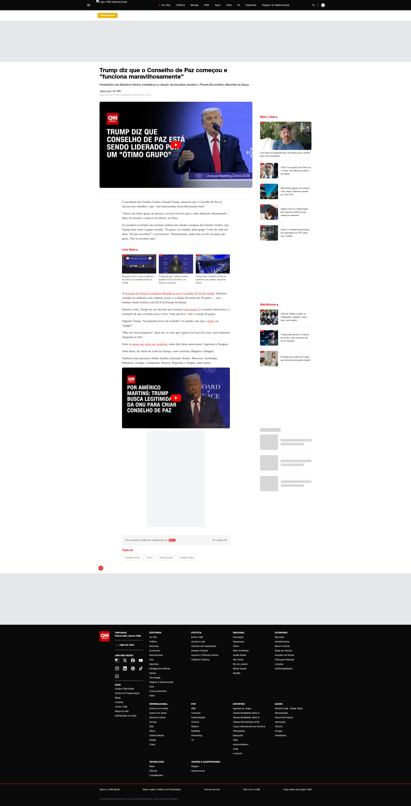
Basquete (238, 735)
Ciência (153, 770)
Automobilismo (241, 744)
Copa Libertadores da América (249, 726)
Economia (154, 650)
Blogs (118, 697)
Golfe (235, 749)
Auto (151, 686)
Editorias (155, 632)
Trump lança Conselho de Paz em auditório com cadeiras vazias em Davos (211, 279)
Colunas (119, 702)
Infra (229, 5)
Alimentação (281, 713)
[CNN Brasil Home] (116, 5)
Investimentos (282, 641)
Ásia (151, 726)
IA (238, 5)
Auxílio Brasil (239, 655)
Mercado (279, 637)
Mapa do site (122, 711)
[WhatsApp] (117, 676)
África (152, 731)
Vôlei (235, 740)
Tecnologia (154, 677)
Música (195, 726)
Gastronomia (198, 770)
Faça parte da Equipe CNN (297, 789)
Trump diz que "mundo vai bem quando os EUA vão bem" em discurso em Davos (173, 279)
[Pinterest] (133, 668)
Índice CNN (197, 637)
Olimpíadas (239, 731)
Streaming (196, 735)
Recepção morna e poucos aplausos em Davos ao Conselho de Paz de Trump (138, 279)
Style (151, 695)
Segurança (238, 641)
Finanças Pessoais (284, 659)
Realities (195, 731)
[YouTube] (141, 660)
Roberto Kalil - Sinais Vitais (288, 708)
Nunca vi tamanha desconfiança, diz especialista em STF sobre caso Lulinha (295, 232)
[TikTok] (141, 668)
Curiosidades (156, 775)
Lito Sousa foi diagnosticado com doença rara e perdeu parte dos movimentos (285, 154)
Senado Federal (199, 650)
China (152, 744)
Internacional (156, 655)
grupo (210, 321)
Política (180, 5)
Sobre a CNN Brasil (109, 789)
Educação (238, 637)
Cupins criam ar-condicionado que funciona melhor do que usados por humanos (294, 212)
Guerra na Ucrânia (158, 708)
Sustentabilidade (284, 668)
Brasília (236, 673)
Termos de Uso (212, 789)
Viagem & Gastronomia (275, 5)
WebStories (268, 304)
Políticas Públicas (200, 659)
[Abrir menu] (88, 5)
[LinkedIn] (125, 668)
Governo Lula (198, 641)
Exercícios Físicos (284, 717)
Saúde (152, 673)
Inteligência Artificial (159, 668)
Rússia (152, 740)
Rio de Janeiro (240, 664)
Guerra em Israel (157, 713)
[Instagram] (117, 668)
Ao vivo (166, 5)
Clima (236, 646)
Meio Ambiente (241, 650)
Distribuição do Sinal (125, 715)
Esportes (251, 5)
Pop (151, 659)
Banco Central (282, 646)
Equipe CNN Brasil (124, 688)
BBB (193, 708)
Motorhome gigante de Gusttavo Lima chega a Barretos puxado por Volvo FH (295, 191)
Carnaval (195, 713)
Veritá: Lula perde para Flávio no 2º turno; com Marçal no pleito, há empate (296, 170)
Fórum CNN (121, 706)
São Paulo (238, 659)
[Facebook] (133, 660)
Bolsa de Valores (283, 650)
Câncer (278, 726)
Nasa (152, 766)
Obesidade (280, 735)
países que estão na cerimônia (149, 344)
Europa (153, 722)
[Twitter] (125, 660)
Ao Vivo (153, 637)
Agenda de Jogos (242, 708)
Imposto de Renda (284, 655)
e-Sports (237, 753)
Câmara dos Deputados (203, 646)
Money (194, 5)
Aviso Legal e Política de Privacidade (162, 789)
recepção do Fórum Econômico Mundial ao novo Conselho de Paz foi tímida (169, 293)
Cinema (195, 722)
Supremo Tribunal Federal (204, 655)
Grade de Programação (127, 693)
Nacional (153, 646)
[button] (285, 317)
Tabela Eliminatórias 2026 (246, 722)
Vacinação (280, 722)
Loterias (279, 664)
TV (192, 740)
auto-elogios (191, 309)
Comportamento (158, 691)
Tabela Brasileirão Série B (246, 717)
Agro (218, 5)
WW (206, 5)
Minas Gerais (239, 668)
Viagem (195, 766)
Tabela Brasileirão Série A (246, 713)
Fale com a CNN (251, 789)
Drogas (278, 731)
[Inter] (117, 660)
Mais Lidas (267, 117)
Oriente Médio (156, 735)
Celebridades (198, 717)
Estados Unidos (157, 717)
